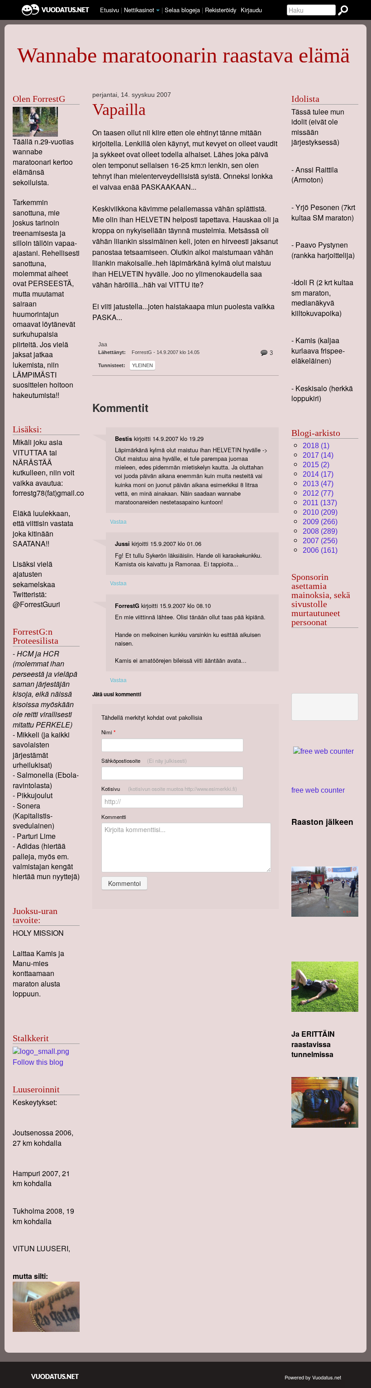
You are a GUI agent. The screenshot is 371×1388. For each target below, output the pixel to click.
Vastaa (118, 521)
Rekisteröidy (220, 9)
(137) (320, 503)
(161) (320, 550)
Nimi (108, 732)
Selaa (182, 9)
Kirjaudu (251, 9)
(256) (320, 541)
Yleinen (142, 365)
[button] (158, 10)
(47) (318, 484)
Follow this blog (38, 1062)
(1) (316, 446)
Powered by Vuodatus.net (313, 1377)
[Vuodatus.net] (55, 1376)
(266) (320, 522)
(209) (320, 512)
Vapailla (119, 109)
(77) (318, 493)
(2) (316, 465)
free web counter (318, 790)
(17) (318, 474)
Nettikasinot (139, 9)
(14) (318, 455)
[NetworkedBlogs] (41, 1051)
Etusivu (109, 9)
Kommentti (113, 816)
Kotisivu (169, 788)
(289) (320, 531)
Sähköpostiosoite (144, 760)
